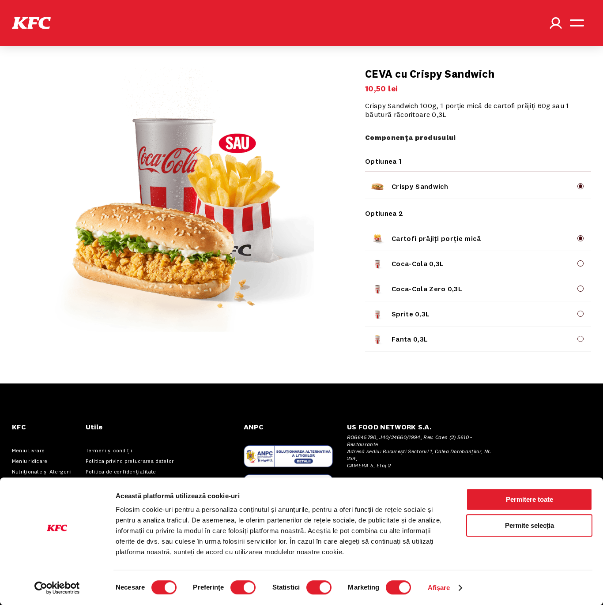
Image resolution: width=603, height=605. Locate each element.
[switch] (243, 587)
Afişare (439, 587)
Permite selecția (529, 525)
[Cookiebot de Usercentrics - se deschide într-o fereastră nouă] (57, 587)
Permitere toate (529, 499)
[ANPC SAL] (288, 456)
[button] (31, 23)
